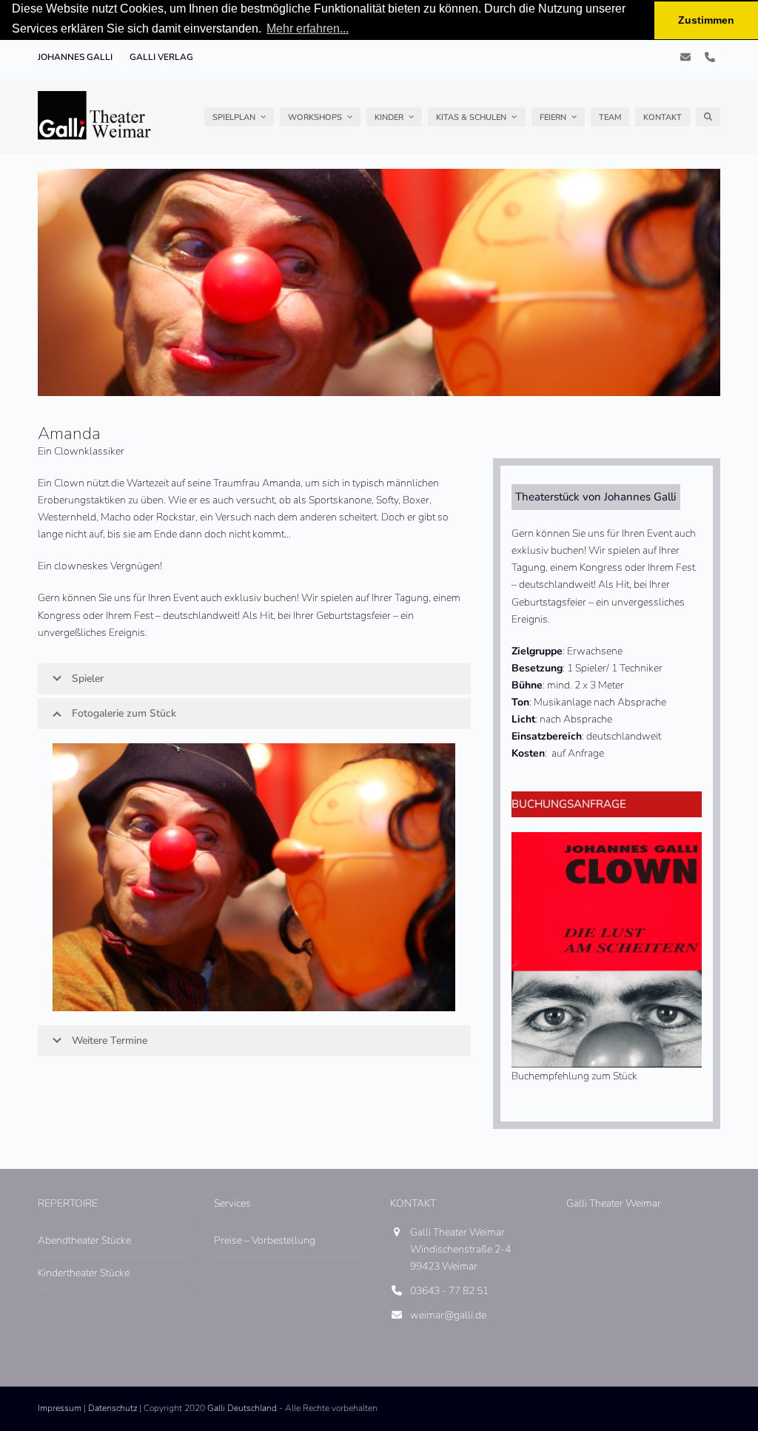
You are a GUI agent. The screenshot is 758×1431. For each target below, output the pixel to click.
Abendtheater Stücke (84, 1240)
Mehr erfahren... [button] (307, 28)
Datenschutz (112, 1408)
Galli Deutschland (242, 1408)
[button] (708, 116)
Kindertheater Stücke (84, 1273)
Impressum (59, 1408)
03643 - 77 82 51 (449, 1291)
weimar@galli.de (448, 1315)
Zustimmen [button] (706, 20)
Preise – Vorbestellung (264, 1240)
